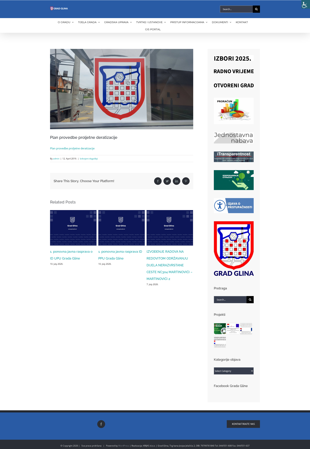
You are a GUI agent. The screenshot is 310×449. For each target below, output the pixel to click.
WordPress (123, 445)
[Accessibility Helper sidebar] (305, 4)
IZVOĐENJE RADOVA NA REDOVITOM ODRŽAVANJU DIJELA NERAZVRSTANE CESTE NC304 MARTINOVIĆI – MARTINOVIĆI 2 (121, 265)
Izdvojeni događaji (89, 158)
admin (56, 158)
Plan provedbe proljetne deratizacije (72, 148)
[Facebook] (101, 424)
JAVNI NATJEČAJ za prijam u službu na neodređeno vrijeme (168, 258)
